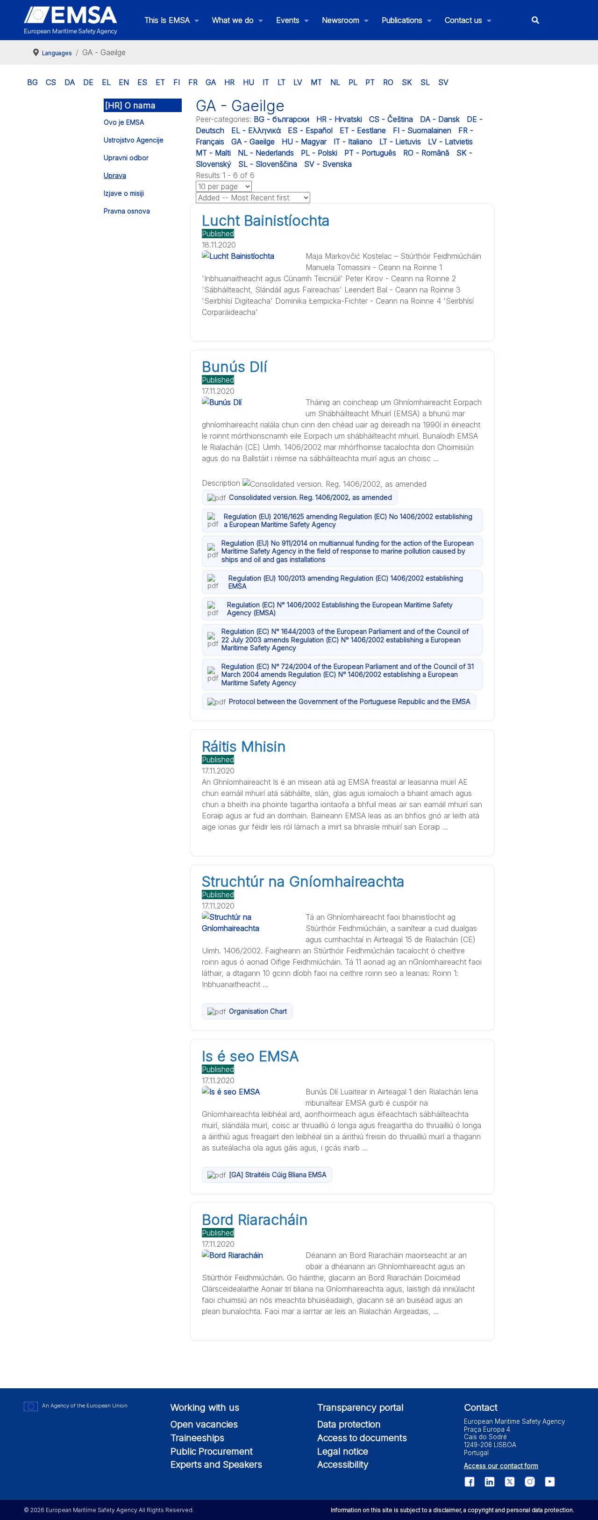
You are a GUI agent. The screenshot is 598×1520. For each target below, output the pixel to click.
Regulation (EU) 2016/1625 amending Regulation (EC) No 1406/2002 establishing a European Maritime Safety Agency (348, 520)
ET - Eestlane (363, 130)
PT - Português (370, 152)
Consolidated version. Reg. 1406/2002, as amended (310, 497)
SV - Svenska (328, 164)
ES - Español (310, 130)
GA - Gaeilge (253, 141)
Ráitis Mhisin (244, 746)
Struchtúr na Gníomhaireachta (303, 881)
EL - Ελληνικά (256, 130)
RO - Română (426, 152)
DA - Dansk (440, 119)
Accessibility (343, 1464)
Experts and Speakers (216, 1464)
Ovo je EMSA (124, 122)
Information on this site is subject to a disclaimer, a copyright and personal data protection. (452, 1509)
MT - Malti (213, 152)
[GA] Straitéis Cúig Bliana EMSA (278, 1175)
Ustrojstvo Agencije (134, 140)
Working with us (205, 1407)
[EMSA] (70, 20)
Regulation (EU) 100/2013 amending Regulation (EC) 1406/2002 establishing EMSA (345, 582)
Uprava (115, 175)
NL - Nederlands (266, 152)
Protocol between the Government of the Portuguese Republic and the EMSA (349, 701)
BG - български (281, 119)
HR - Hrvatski (339, 119)
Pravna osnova (127, 211)
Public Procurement (212, 1451)
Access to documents (362, 1437)
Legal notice (342, 1451)
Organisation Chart (258, 1011)
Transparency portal (360, 1407)
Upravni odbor (126, 158)
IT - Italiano (353, 141)
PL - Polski (319, 152)
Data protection (349, 1424)
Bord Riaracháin (255, 1219)
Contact (481, 1407)
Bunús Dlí (234, 366)
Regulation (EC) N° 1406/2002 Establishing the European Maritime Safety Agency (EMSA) (340, 609)
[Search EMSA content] (536, 20)
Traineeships (197, 1437)
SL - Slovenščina (267, 164)
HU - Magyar (304, 141)
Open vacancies (204, 1424)
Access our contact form (501, 1466)
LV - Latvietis (450, 141)
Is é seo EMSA (250, 1056)
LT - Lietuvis (400, 141)
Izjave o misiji (124, 193)
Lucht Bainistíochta (266, 220)
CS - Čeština (391, 119)
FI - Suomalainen (422, 130)
